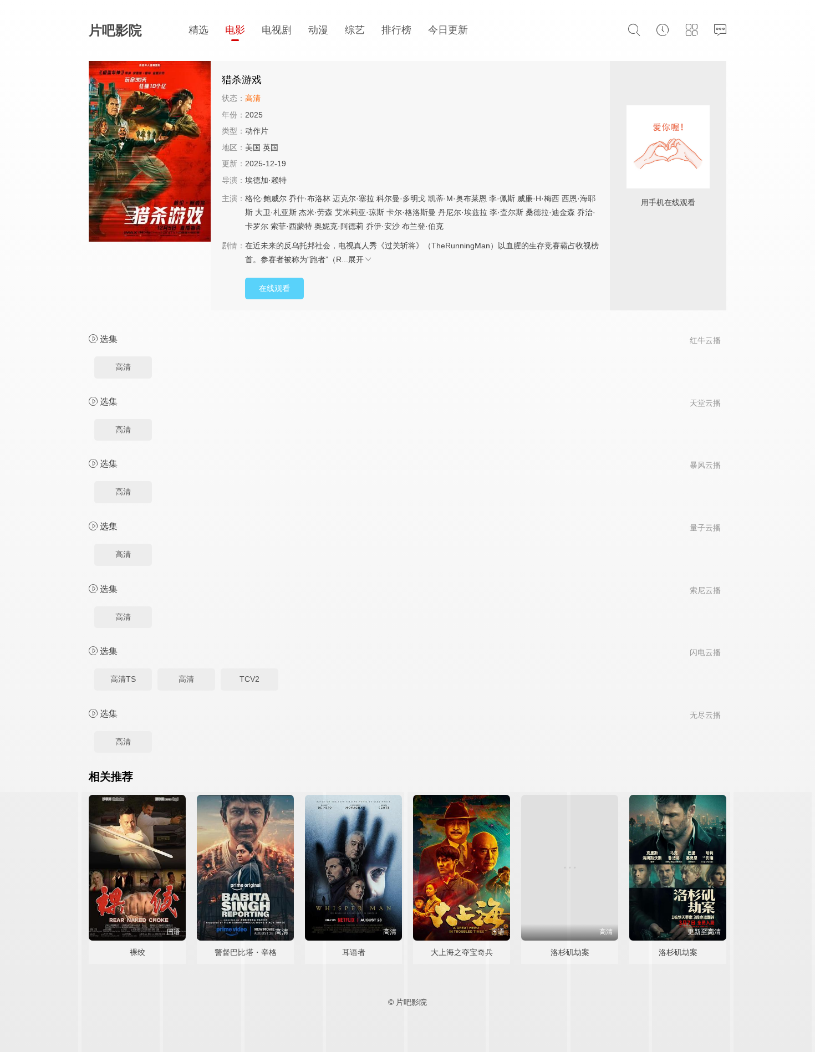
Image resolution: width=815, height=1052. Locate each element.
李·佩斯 (502, 198)
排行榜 (396, 29)
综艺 (355, 29)
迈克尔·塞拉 (353, 198)
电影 (235, 29)
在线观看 (274, 288)
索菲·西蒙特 (291, 226)
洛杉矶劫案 (570, 952)
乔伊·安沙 (383, 226)
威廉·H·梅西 (538, 198)
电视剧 (277, 29)
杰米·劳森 (316, 212)
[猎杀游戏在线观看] (150, 153)
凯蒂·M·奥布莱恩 (457, 198)
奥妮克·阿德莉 (339, 226)
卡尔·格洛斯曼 (411, 212)
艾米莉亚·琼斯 (359, 212)
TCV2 (249, 679)
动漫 (318, 29)
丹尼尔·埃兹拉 (462, 212)
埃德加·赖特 (266, 180)
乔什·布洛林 (309, 198)
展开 (356, 259)
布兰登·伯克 (423, 226)
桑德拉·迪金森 (550, 212)
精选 (198, 29)
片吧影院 (115, 30)
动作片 (256, 130)
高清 (123, 366)
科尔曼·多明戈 (401, 198)
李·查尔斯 (506, 212)
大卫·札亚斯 (276, 212)
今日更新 (448, 29)
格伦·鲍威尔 (266, 198)
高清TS (123, 679)
